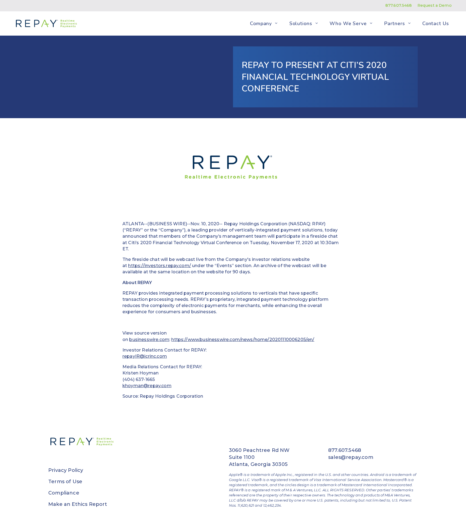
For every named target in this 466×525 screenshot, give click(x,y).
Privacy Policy (65, 470)
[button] (276, 23)
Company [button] (261, 23)
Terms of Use (65, 482)
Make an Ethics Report (77, 504)
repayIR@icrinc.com (144, 356)
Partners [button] (394, 23)
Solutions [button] (300, 23)
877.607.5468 (398, 5)
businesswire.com (149, 339)
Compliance (63, 493)
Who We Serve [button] (348, 23)
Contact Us (435, 23)
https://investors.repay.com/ (159, 265)
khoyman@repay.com (147, 385)
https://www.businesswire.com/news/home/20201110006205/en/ (242, 339)
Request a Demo (434, 5)
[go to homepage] (45, 23)
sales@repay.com (350, 457)
